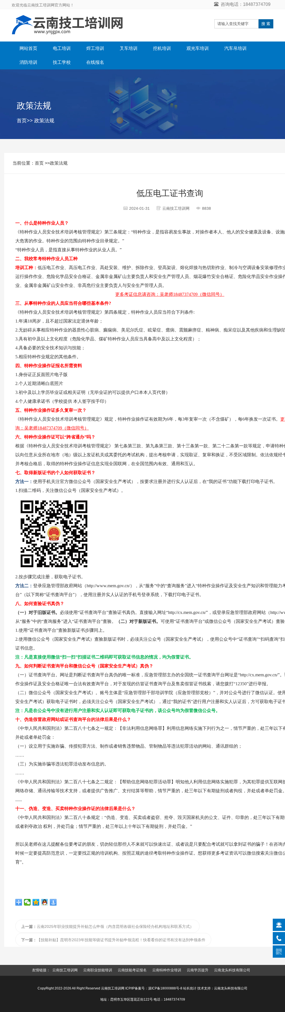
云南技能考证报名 (132, 970)
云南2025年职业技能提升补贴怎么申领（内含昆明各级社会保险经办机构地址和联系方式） (107, 926)
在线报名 (95, 62)
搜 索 (265, 23)
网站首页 (28, 48)
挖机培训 (162, 48)
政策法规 (44, 120)
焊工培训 (95, 48)
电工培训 (62, 48)
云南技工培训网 (65, 970)
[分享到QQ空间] (36, 902)
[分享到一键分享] (53, 902)
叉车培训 (128, 48)
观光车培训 (197, 48)
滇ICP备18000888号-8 (165, 988)
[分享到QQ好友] (44, 902)
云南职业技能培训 (97, 970)
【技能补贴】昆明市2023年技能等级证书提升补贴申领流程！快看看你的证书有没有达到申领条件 (113, 940)
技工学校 (62, 62)
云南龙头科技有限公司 (232, 970)
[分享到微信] (27, 902)
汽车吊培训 (235, 48)
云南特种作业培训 (166, 970)
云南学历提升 (197, 970)
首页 (22, 120)
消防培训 (28, 62)
